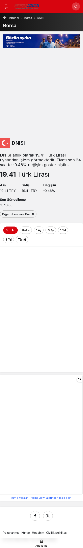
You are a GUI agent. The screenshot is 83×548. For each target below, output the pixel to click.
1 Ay (38, 230)
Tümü (22, 239)
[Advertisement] (41, 93)
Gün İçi (10, 230)
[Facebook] (35, 516)
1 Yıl (63, 230)
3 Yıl (8, 239)
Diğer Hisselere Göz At (18, 214)
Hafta (26, 230)
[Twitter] (48, 516)
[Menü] (7, 6)
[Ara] (76, 6)
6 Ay (51, 230)
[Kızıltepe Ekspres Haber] (26, 6)
